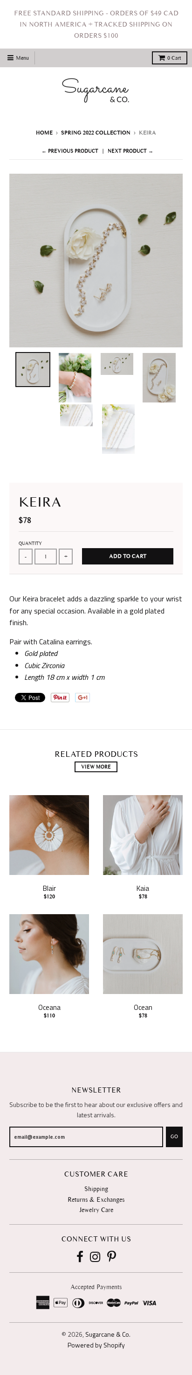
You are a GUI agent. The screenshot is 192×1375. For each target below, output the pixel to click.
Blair (49, 888)
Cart (174, 58)
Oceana (49, 1007)
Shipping (96, 1189)
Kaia (143, 888)
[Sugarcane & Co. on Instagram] (95, 1257)
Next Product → (130, 151)
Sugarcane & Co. (107, 1334)
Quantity (30, 543)
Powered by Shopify (96, 1345)
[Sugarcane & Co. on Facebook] (79, 1257)
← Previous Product (69, 151)
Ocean (143, 1007)
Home (44, 132)
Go (174, 1136)
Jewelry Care (96, 1210)
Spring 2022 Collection (95, 132)
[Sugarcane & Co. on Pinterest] (111, 1257)
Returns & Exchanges (96, 1199)
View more (96, 766)
